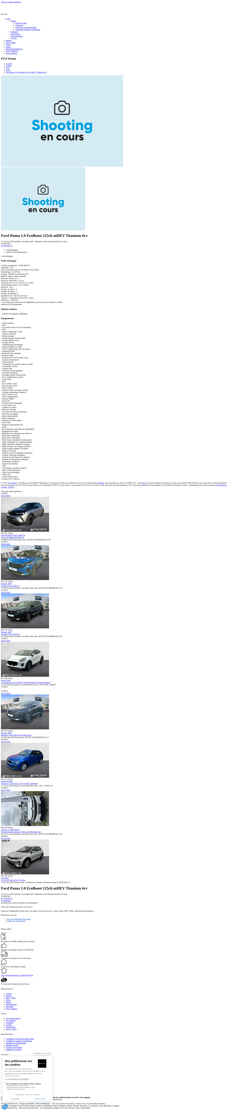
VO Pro (14, 38)
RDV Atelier (11, 43)
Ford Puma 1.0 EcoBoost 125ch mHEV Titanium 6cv (26, 72)
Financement (11, 1027)
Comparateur (6, 901)
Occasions (19, 25)
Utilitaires (14, 32)
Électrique (9, 1007)
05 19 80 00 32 (7, 246)
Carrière (9, 1025)
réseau (8, 47)
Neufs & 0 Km (21, 23)
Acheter (9, 66)
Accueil (9, 64)
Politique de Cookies (14, 1050)
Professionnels (11, 1004)
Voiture (13, 21)
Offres (8, 45)
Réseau (8, 1002)
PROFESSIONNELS (14, 49)
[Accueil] (10, 9)
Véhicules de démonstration (25, 27)
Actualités (9, 1023)
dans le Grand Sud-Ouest (17, 975)
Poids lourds (15, 34)
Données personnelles (14, 1047)
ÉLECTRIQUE (12, 51)
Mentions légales (12, 1045)
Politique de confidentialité (16, 1043)
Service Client (11, 1029)
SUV (144, 483)
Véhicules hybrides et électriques (27, 30)
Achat (8, 19)
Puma (8, 70)
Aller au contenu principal (11, 2)
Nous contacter (11, 53)
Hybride (101, 483)
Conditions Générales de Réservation (20, 1039)
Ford (7, 68)
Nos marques (11, 1020)
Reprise (9, 40)
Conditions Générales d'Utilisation (19, 1041)
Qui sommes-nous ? (13, 1018)
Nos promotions (17, 36)
